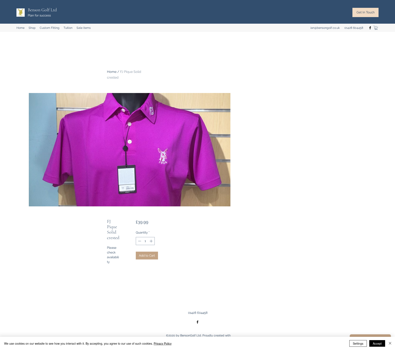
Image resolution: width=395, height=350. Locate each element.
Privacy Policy (163, 343)
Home (111, 72)
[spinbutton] (145, 241)
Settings (358, 343)
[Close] (390, 343)
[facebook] (370, 28)
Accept (377, 343)
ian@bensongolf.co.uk (325, 27)
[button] (376, 28)
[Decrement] (139, 241)
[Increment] (151, 241)
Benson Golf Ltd (42, 10)
